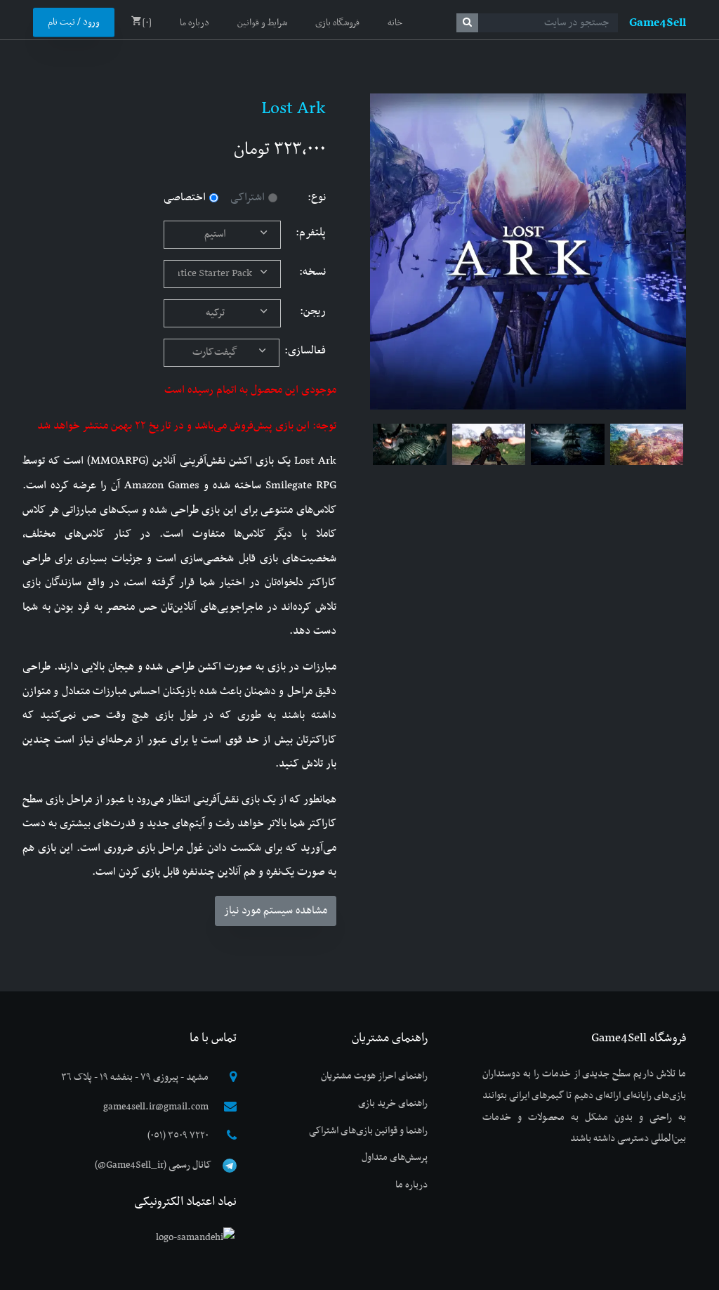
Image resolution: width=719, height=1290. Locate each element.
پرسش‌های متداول (395, 1157)
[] (147, 23)
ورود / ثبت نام (74, 22)
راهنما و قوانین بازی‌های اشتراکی (368, 1131)
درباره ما (194, 23)
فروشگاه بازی (337, 23)
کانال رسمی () (153, 1165)
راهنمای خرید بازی (393, 1103)
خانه (395, 23)
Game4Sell (657, 23)
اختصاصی (185, 197)
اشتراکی (247, 197)
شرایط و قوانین (262, 23)
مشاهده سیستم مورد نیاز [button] (275, 910)
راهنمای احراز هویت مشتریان (374, 1076)
